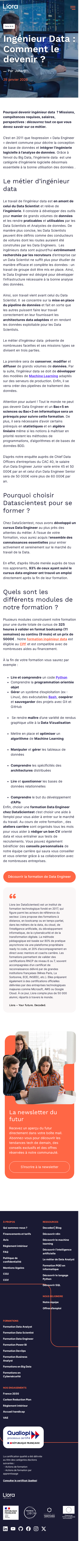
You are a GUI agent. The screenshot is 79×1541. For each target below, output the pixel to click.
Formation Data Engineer (18, 1338)
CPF (23, 644)
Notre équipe (51, 1302)
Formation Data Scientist (18, 1332)
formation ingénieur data (47, 639)
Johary (20, 71)
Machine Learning (43, 376)
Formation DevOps (14, 1350)
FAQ (5, 1251)
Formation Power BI (15, 1344)
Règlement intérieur (15, 1245)
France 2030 (11, 1393)
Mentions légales (13, 1267)
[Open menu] (73, 8)
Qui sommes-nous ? (15, 1227)
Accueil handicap (14, 1411)
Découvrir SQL (51, 1285)
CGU (6, 1273)
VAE (5, 1417)
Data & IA (9, 26)
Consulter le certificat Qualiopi (20, 1480)
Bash (53, 697)
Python (61, 677)
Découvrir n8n (51, 1233)
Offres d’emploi (52, 1308)
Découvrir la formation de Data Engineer (39, 877)
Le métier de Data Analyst (58, 1259)
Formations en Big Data (17, 1366)
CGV (6, 1279)
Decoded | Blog (52, 1227)
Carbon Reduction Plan (17, 1399)
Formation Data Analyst (17, 1326)
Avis (5, 1239)
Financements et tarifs (17, 1233)
